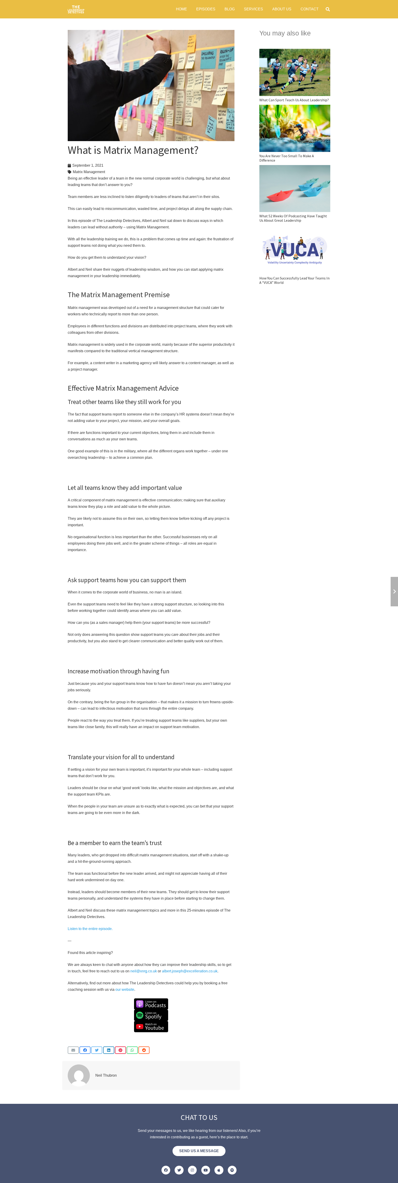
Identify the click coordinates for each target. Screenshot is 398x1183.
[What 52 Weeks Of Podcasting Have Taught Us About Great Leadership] (294, 194)
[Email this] (73, 1050)
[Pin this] (120, 1050)
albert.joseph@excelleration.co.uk (189, 971)
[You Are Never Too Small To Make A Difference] (294, 134)
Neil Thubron (106, 1075)
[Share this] (85, 1050)
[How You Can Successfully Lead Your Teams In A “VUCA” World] (294, 255)
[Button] (165, 1170)
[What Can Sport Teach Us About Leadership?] (294, 75)
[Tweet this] (96, 1050)
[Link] (76, 9)
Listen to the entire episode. (90, 929)
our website (124, 989)
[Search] (327, 9)
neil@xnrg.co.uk (143, 971)
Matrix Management (89, 172)
